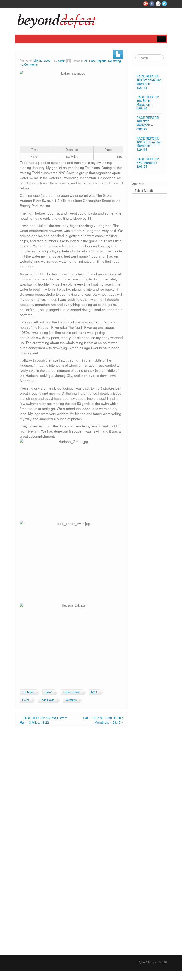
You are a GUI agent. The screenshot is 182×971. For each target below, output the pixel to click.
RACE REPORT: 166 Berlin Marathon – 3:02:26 (147, 102)
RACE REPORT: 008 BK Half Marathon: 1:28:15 (103, 720)
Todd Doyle (47, 700)
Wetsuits (71, 700)
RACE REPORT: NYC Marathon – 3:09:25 (148, 163)
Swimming (114, 61)
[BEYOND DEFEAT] (58, 20)
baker (48, 692)
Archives (138, 183)
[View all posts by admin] (68, 61)
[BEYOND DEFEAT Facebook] (151, 3)
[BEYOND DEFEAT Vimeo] (158, 3)
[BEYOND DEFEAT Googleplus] (145, 3)
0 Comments (30, 65)
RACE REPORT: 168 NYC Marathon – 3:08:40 (147, 123)
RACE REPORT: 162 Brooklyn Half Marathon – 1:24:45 (148, 144)
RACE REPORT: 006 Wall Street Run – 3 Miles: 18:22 (43, 720)
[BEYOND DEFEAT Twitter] (164, 3)
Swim (25, 700)
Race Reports (97, 61)
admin (61, 61)
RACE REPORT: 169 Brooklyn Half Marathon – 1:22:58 (148, 81)
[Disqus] (71, 784)
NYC (94, 692)
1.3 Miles (28, 692)
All (85, 61)
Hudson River (71, 692)
